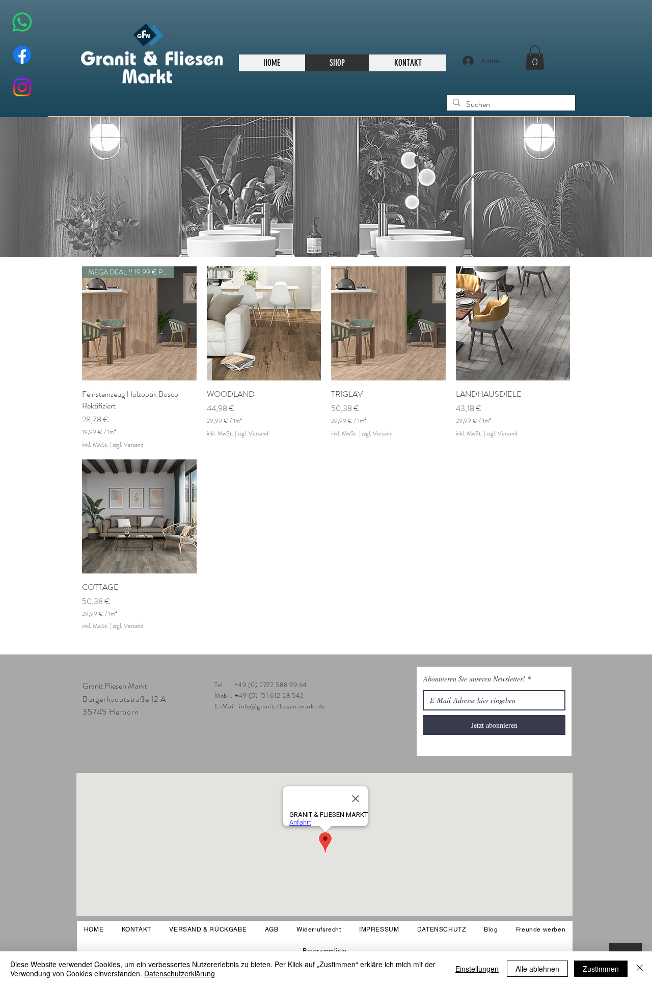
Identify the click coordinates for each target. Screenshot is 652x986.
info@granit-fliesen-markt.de (282, 706)
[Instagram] (22, 87)
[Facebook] (22, 55)
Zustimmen (601, 969)
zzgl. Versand (128, 445)
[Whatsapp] (22, 22)
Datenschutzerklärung (179, 973)
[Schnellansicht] (264, 323)
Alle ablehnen (537, 969)
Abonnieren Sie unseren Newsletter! (474, 678)
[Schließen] (640, 969)
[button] (535, 57)
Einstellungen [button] (477, 969)
